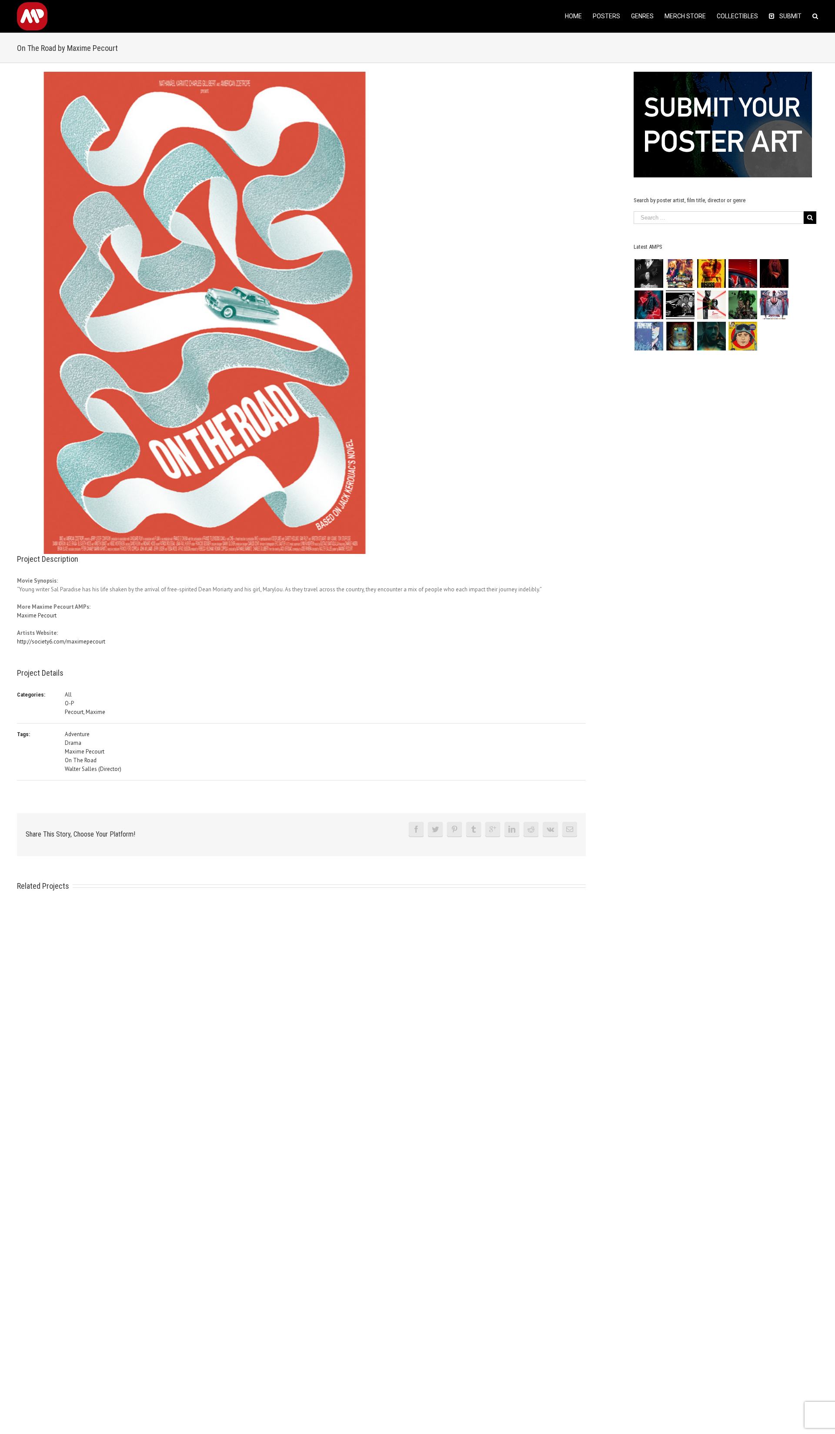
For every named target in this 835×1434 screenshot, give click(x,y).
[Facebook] (416, 829)
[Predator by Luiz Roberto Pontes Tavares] (743, 304)
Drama (73, 743)
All (68, 694)
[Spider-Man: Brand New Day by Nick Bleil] (774, 304)
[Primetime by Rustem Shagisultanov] (649, 336)
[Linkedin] (511, 829)
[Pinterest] (454, 829)
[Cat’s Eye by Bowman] (680, 336)
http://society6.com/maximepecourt (61, 641)
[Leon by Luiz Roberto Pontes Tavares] (711, 304)
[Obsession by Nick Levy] (711, 273)
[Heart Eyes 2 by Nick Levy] (649, 304)
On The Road (81, 760)
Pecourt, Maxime (85, 712)
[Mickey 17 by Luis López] (743, 336)
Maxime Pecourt (37, 615)
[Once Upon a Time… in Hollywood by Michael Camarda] (680, 273)
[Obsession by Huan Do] (743, 273)
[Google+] (492, 829)
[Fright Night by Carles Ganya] (680, 304)
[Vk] (550, 829)
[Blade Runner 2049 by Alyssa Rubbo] (711, 336)
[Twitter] (435, 829)
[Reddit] (531, 829)
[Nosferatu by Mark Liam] (649, 273)
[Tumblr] (473, 829)
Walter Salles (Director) (93, 769)
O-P (69, 703)
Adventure (77, 734)
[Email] (569, 829)
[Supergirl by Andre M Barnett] (774, 273)
